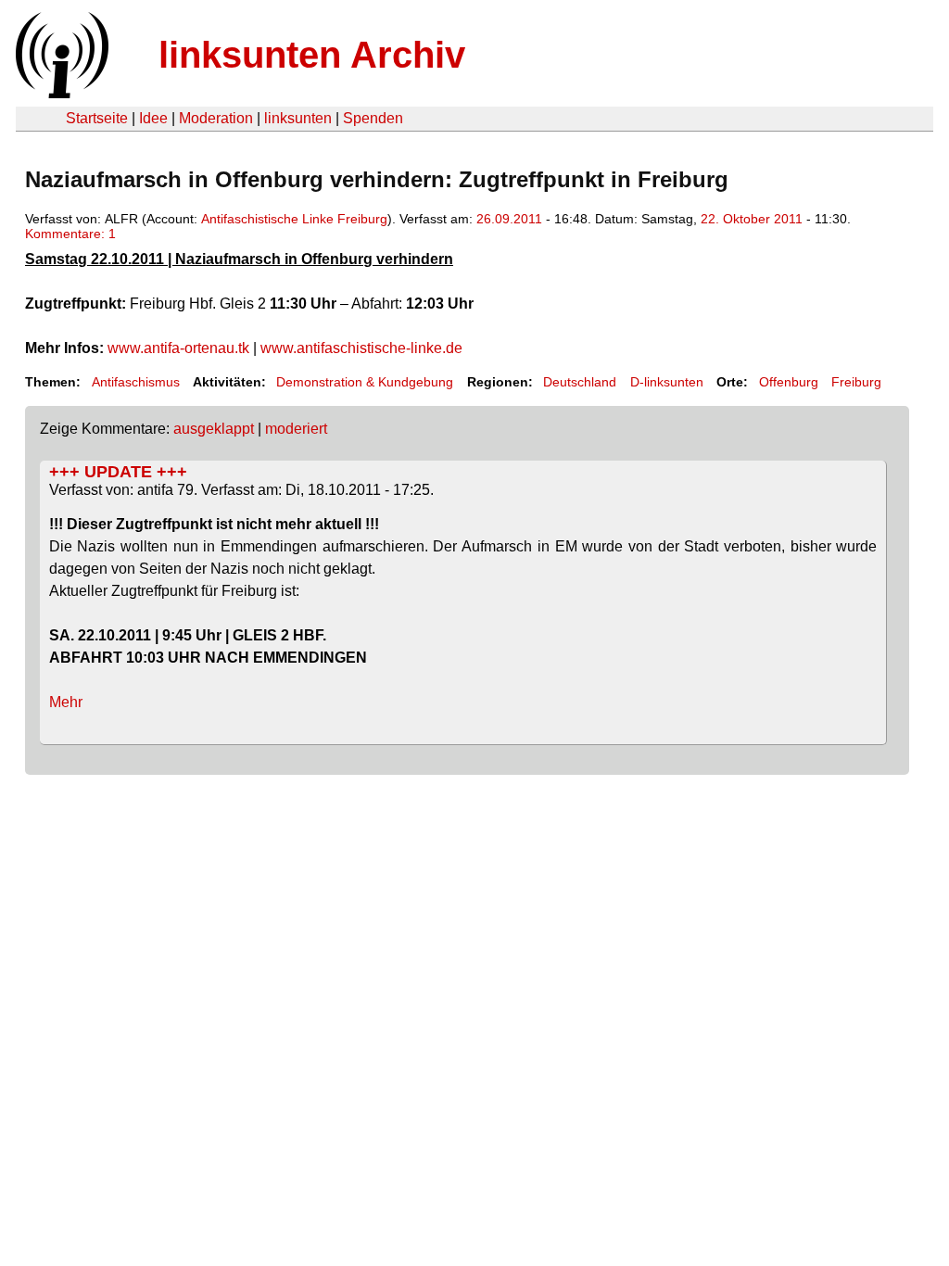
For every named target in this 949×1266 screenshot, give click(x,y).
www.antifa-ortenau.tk (178, 348)
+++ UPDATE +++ (118, 471)
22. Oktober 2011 (752, 218)
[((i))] (60, 93)
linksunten (298, 118)
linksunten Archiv (311, 54)
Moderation (216, 118)
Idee (153, 118)
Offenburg (788, 381)
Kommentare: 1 (70, 233)
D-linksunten (666, 381)
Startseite (97, 118)
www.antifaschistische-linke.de (361, 348)
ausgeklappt (213, 429)
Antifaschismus (136, 381)
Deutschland (579, 381)
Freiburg (856, 381)
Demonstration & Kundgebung (364, 381)
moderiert (296, 429)
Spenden (373, 118)
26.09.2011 (509, 218)
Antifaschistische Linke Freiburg (294, 218)
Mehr (65, 702)
